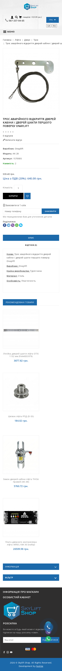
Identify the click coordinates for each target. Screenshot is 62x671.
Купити (13, 196)
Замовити (50, 211)
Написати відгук (13, 140)
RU (54, 25)
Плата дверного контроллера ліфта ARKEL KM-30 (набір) (21, 543)
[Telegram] (8, 225)
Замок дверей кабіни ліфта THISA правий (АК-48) (21, 480)
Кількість (8, 187)
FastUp (39, 666)
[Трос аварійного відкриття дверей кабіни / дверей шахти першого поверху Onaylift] (31, 81)
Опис (31, 237)
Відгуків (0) (31, 245)
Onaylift (19, 148)
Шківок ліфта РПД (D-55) (21, 416)
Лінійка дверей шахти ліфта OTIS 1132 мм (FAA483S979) (21, 355)
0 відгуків (8, 135)
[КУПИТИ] (24, 329)
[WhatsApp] (16, 225)
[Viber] (12, 225)
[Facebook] (4, 225)
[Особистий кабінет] (12, 17)
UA (48, 25)
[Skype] (20, 225)
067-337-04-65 (17, 20)
